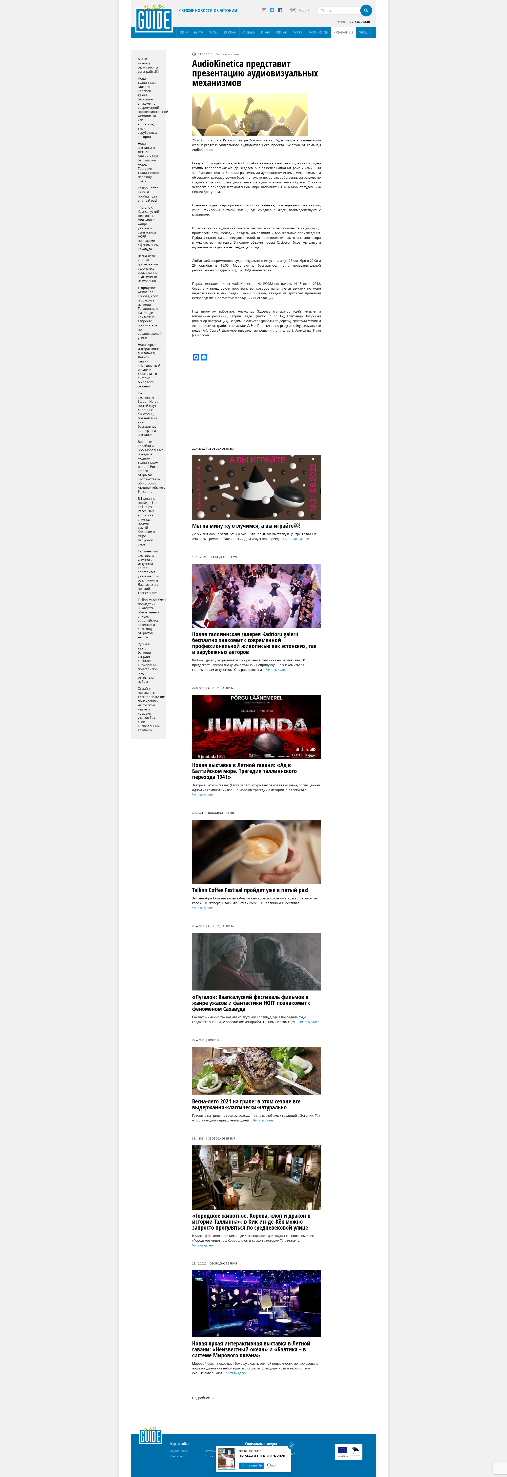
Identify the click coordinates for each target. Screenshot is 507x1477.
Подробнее (201, 1398)
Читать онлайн (251, 1465)
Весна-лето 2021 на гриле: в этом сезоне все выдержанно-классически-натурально (148, 268)
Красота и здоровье (318, 32)
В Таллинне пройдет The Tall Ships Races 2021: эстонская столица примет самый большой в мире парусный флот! (147, 521)
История (183, 32)
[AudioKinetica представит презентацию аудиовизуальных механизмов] (256, 114)
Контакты (176, 1456)
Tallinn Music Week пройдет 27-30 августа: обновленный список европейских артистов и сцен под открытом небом (152, 618)
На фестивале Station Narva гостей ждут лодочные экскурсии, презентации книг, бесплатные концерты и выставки (148, 414)
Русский (304, 10)
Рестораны (281, 32)
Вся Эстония (230, 32)
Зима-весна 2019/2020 (262, 1456)
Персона (213, 32)
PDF (273, 1465)
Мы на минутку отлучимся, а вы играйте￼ (148, 65)
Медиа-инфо (179, 1451)
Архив (341, 22)
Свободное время (343, 32)
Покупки (297, 32)
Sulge (291, 1445)
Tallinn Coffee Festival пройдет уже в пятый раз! (148, 194)
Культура (198, 32)
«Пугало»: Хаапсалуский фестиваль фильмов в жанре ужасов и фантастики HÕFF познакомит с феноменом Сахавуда (148, 228)
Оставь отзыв (360, 22)
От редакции (248, 32)
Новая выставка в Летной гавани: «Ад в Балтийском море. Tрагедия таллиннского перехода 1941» (148, 162)
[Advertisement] (351, 109)
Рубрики (265, 32)
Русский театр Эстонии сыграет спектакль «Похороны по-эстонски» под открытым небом (148, 663)
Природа (363, 32)
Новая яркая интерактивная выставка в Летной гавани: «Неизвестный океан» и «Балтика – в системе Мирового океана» (149, 365)
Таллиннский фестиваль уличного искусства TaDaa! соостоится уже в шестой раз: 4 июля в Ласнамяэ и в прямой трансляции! (148, 572)
